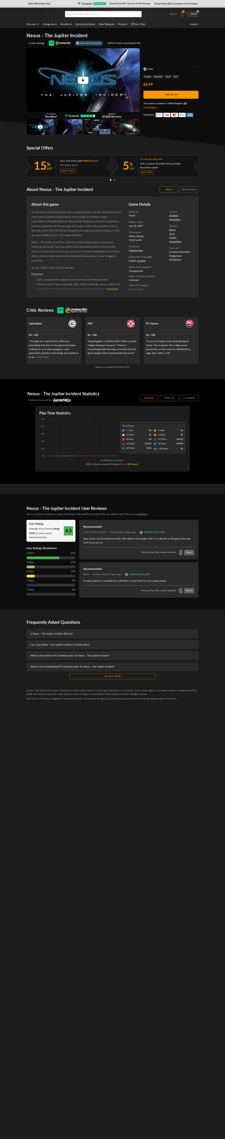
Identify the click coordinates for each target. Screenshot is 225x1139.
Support (194, 24)
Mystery (122, 24)
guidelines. (142, 514)
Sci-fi (176, 77)
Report (189, 552)
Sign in (173, 14)
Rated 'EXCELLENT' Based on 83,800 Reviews (129, 4)
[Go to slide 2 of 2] (114, 180)
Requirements (189, 189)
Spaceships (175, 241)
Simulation (158, 77)
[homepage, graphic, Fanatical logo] (43, 14)
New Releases (106, 24)
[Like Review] (181, 552)
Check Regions (150, 108)
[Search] (138, 14)
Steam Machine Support (142, 276)
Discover (31, 24)
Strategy (147, 77)
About (168, 189)
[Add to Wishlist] (196, 69)
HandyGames (136, 250)
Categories (48, 24)
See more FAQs (112, 676)
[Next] (202, 165)
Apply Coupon (68, 171)
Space (168, 77)
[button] (38, 4)
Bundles (64, 24)
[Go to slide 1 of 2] (110, 180)
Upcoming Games (85, 24)
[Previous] (22, 165)
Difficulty (169, 398)
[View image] (40, 127)
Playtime (149, 398)
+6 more (141, 261)
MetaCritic (124, 367)
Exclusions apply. (69, 165)
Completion (189, 398)
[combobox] (116, 14)
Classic (173, 237)
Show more (112, 289)
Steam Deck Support (140, 267)
